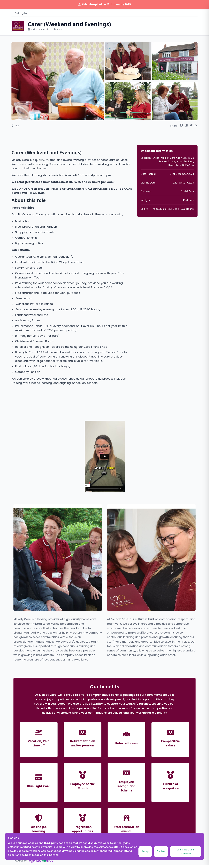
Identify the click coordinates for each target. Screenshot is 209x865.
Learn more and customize (185, 851)
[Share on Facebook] (181, 125)
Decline (161, 851)
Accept (145, 851)
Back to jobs (21, 13)
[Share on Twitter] (191, 125)
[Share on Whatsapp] (196, 125)
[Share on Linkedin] (186, 125)
